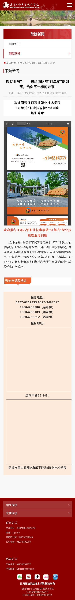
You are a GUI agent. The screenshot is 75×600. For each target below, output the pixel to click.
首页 (19, 63)
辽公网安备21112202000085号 (37, 594)
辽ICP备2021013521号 (37, 591)
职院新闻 (14, 53)
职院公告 (14, 44)
